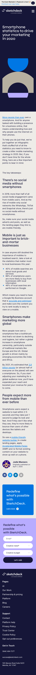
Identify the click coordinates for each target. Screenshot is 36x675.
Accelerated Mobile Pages (14, 446)
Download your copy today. (11, 4)
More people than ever (13, 117)
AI (3, 586)
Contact (6, 618)
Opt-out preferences (12, 639)
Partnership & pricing (12, 594)
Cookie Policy (8, 635)
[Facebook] (3, 669)
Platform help (8, 622)
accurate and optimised (20, 301)
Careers (6, 607)
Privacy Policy (9, 626)
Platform (6, 598)
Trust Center (8, 630)
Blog (4, 603)
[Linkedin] (11, 669)
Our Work (7, 590)
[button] (33, 11)
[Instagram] (7, 669)
